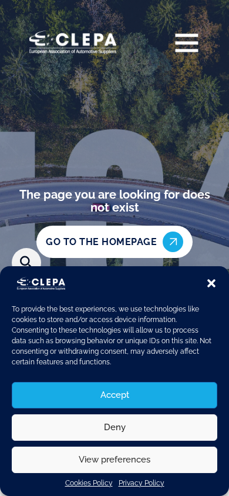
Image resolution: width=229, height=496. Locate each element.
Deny (115, 427)
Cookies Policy (89, 483)
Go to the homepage (101, 241)
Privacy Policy (141, 483)
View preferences (114, 459)
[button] (211, 283)
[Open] (187, 42)
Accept (114, 395)
